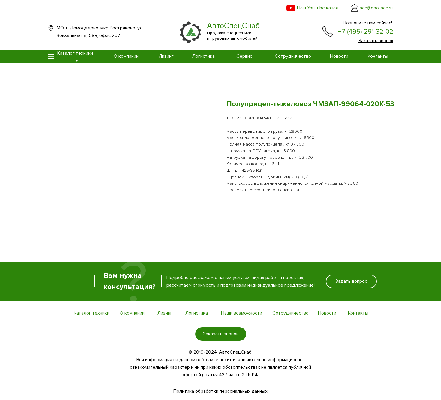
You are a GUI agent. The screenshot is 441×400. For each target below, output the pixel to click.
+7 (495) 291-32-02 (365, 32)
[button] (354, 8)
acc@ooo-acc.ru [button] (376, 8)
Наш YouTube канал (317, 8)
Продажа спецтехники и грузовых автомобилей (232, 35)
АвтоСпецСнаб (233, 26)
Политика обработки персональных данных (220, 391)
